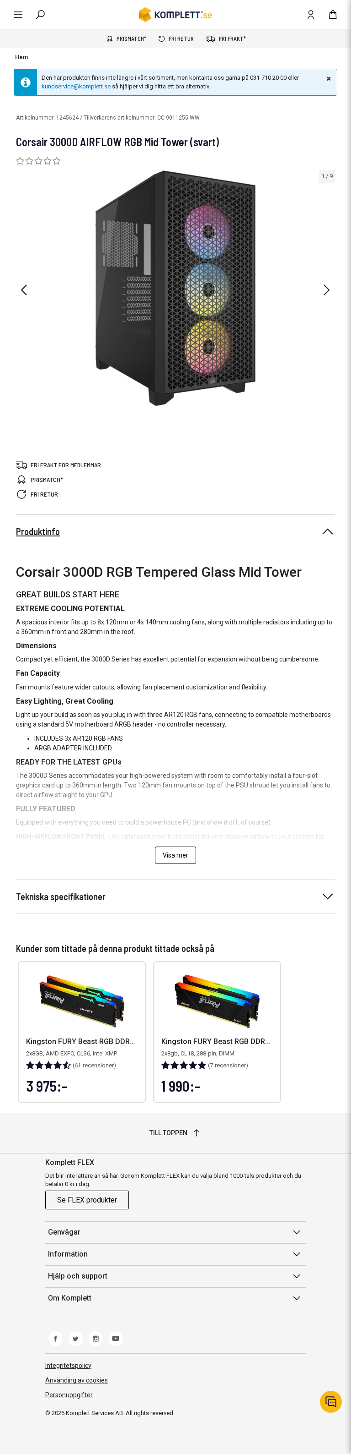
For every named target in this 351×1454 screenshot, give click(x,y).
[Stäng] (328, 78)
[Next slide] (327, 290)
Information (68, 1254)
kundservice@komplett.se (76, 86)
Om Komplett (69, 1298)
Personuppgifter (69, 1395)
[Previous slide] (24, 290)
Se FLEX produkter (87, 1200)
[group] (175, 288)
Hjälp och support (77, 1276)
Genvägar (64, 1232)
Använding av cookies (76, 1380)
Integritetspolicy (68, 1365)
